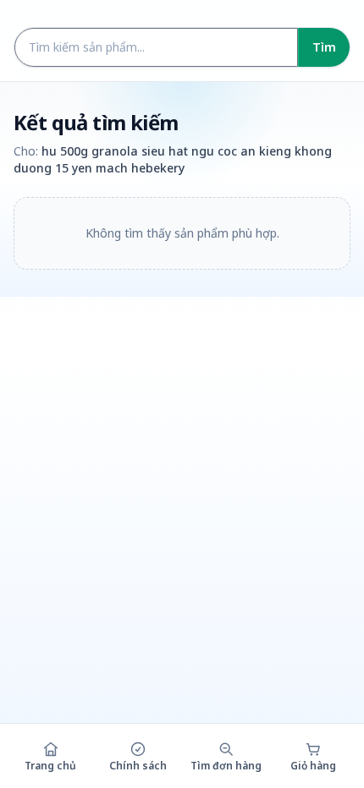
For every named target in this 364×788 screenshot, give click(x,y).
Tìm (324, 47)
